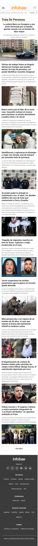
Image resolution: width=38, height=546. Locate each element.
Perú (16, 484)
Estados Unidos (29, 479)
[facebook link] (8, 468)
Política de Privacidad (27, 529)
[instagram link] (16, 468)
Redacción (16, 500)
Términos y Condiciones (11, 529)
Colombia (14, 479)
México (11, 484)
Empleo (23, 500)
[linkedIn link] (30, 468)
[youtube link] (21, 468)
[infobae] (19, 8)
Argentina (6, 512)
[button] (3, 8)
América (6, 479)
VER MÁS (19, 449)
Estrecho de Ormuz (16, 13)
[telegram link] (25, 468)
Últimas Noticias (16, 489)
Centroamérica (24, 484)
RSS (25, 489)
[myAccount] (34, 8)
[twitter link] (12, 468)
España (20, 479)
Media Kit (19, 517)
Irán (25, 13)
